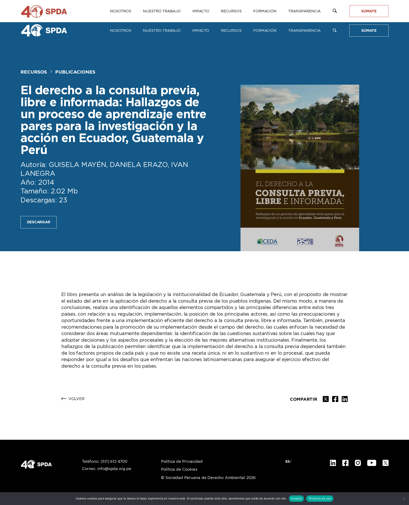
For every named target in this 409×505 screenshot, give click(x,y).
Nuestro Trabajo (162, 30)
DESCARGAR (38, 222)
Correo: (106, 469)
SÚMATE (369, 30)
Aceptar (296, 498)
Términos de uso (319, 498)
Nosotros (120, 30)
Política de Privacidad (182, 462)
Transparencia (304, 30)
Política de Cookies (179, 470)
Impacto (200, 30)
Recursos (231, 30)
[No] (404, 498)
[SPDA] (43, 30)
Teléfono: (104, 462)
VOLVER (76, 399)
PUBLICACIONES (75, 72)
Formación (265, 30)
